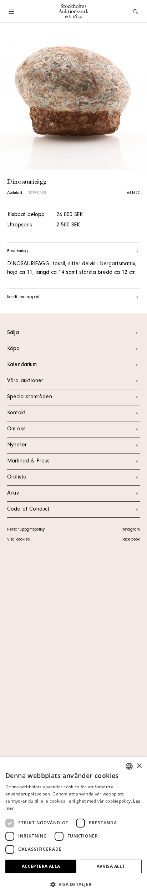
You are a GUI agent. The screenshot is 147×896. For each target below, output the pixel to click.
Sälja (13, 333)
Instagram (131, 530)
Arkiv (13, 493)
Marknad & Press (28, 461)
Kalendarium (22, 365)
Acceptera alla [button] (41, 866)
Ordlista (16, 477)
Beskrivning (17, 251)
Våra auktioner (25, 381)
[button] (73, 884)
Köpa (13, 349)
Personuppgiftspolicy (26, 530)
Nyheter (17, 445)
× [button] (139, 766)
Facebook (131, 540)
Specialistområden (29, 397)
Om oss (16, 429)
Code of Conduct (28, 509)
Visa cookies (18, 540)
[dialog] (73, 826)
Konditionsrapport (23, 297)
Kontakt (16, 413)
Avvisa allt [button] (111, 866)
